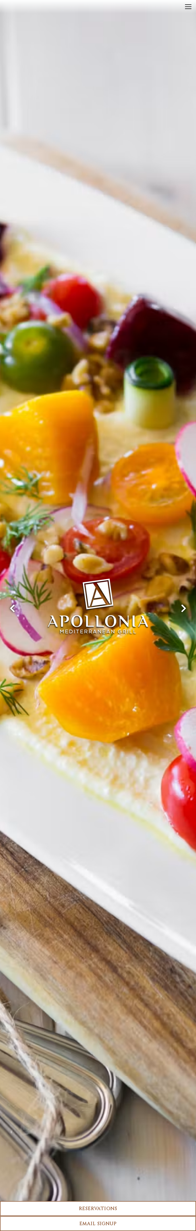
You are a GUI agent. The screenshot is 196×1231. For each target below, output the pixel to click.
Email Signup (98, 1224)
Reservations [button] (98, 1208)
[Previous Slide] (12, 608)
